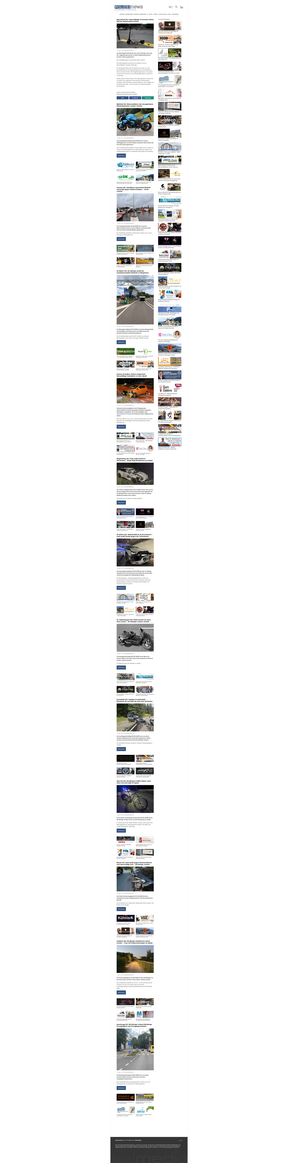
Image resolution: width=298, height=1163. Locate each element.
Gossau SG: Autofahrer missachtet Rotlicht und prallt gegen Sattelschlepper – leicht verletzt (134, 189)
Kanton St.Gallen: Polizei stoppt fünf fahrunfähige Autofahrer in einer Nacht (132, 375)
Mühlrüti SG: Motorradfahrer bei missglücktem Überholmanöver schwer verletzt (135, 105)
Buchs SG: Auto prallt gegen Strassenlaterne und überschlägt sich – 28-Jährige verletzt (134, 863)
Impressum (119, 1140)
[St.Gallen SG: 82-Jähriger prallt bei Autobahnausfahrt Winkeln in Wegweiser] (135, 299)
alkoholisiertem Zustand (124, 414)
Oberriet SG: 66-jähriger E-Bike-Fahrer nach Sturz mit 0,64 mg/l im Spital (134, 782)
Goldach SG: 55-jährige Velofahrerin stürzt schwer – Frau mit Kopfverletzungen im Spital (134, 942)
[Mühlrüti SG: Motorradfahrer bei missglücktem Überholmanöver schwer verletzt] (135, 122)
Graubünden (175, 14)
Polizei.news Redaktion (128, 50)
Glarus (169, 14)
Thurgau (155, 14)
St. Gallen (149, 14)
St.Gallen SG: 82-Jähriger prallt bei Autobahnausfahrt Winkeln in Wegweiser (133, 272)
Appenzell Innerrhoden (140, 14)
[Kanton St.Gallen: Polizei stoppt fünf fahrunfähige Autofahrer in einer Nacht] (135, 390)
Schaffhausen (162, 14)
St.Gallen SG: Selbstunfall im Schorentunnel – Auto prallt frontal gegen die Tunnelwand (135, 535)
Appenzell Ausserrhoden (126, 14)
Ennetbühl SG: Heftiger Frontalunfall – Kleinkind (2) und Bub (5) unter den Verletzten (134, 700)
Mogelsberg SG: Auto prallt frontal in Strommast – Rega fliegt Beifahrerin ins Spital (135, 459)
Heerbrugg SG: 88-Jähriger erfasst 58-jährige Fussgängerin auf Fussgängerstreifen (134, 1025)
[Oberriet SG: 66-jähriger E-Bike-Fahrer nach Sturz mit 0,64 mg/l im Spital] (135, 799)
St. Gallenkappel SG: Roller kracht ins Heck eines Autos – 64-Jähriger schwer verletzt (134, 621)
